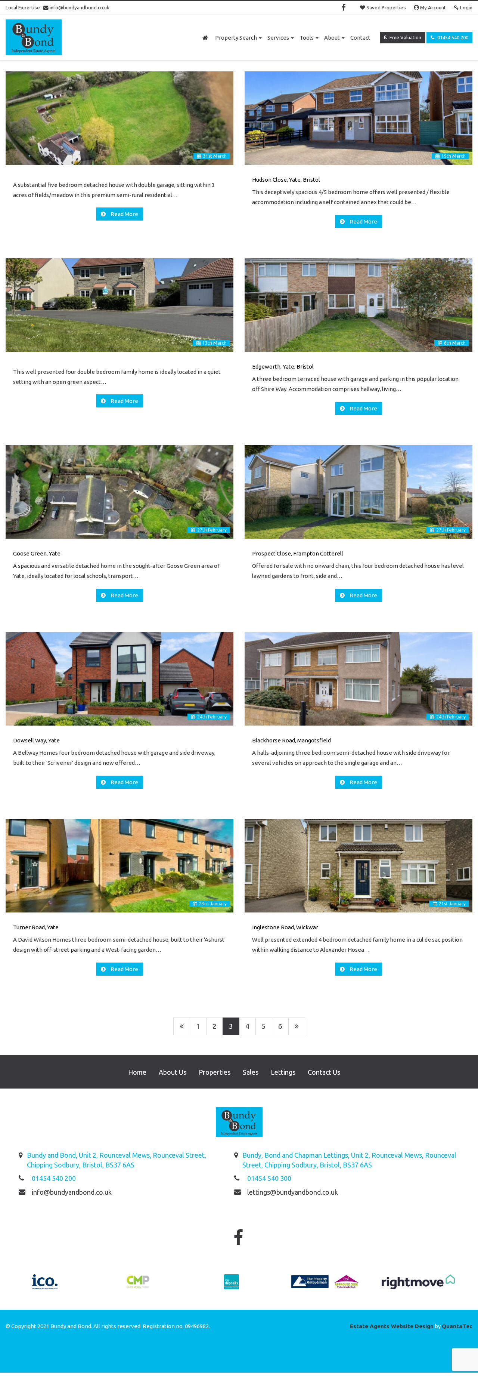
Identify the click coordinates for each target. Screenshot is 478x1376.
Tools (307, 37)
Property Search (236, 37)
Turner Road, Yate (36, 927)
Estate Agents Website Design (392, 1326)
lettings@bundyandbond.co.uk (292, 1192)
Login (465, 7)
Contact (360, 37)
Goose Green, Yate (36, 553)
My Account (432, 7)
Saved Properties (385, 7)
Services (278, 37)
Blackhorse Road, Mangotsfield (291, 740)
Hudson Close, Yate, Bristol (286, 179)
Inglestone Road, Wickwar (285, 927)
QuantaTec (457, 1326)
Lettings (283, 1072)
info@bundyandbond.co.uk (79, 7)
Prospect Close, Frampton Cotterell (297, 553)
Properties (214, 1072)
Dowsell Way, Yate (36, 740)
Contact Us (324, 1072)
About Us (172, 1072)
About (332, 37)
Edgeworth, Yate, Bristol (283, 366)
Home (137, 1072)
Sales (250, 1072)
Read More (123, 214)
